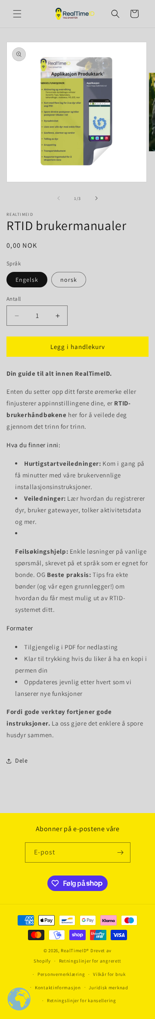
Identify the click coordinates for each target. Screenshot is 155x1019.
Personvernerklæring (61, 974)
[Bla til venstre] (58, 198)
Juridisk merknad (108, 988)
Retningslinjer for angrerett (90, 961)
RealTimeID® (75, 950)
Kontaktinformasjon (58, 988)
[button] (17, 13)
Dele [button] (21, 760)
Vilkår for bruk (109, 974)
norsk (68, 280)
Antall (13, 298)
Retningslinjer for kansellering (81, 1000)
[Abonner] (120, 852)
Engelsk (27, 280)
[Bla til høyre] (96, 198)
